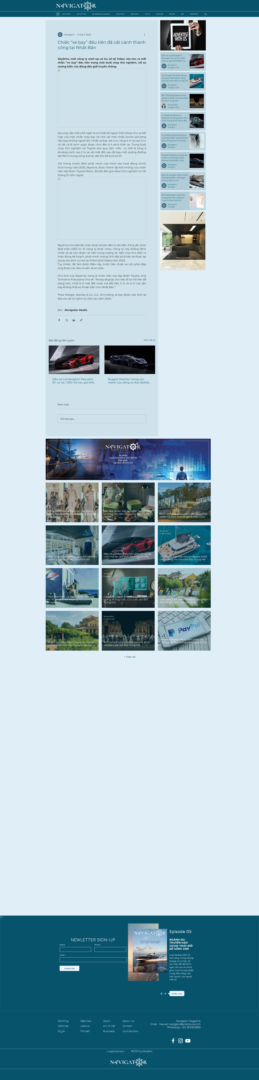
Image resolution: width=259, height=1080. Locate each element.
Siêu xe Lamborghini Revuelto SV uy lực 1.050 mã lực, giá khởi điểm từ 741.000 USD (73, 381)
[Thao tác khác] (144, 34)
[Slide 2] (165, 993)
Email (62, 955)
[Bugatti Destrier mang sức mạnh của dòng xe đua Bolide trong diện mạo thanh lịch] (129, 360)
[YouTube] (188, 1041)
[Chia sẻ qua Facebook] (59, 320)
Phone (97, 945)
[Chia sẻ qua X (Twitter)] (66, 320)
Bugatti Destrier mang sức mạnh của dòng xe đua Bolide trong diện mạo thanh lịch (128, 381)
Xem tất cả (149, 340)
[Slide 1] (168, 993)
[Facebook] (173, 1041)
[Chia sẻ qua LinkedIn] (73, 320)
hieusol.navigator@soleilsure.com (180, 1024)
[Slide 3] (161, 993)
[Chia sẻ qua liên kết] (81, 320)
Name (62, 945)
